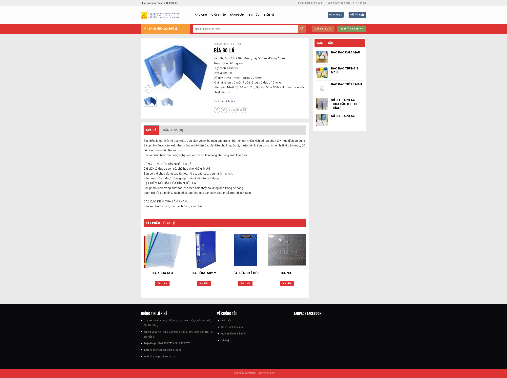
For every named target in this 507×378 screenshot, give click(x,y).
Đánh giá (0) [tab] (173, 130)
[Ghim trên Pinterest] (237, 110)
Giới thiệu (218, 14)
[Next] (201, 67)
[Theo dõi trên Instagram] (357, 3)
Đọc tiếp (162, 283)
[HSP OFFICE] (163, 15)
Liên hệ (269, 14)
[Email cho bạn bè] (231, 110)
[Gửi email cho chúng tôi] (364, 3)
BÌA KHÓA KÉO (162, 273)
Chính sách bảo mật (339, 2)
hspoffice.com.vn (165, 356)
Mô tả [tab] (151, 130)
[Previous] (149, 67)
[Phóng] (148, 89)
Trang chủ (199, 14)
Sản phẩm (237, 14)
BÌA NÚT (287, 273)
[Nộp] (302, 29)
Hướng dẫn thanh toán (310, 2)
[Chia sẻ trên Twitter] (224, 110)
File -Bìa (236, 44)
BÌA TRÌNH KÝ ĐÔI (245, 273)
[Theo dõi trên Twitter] (361, 3)
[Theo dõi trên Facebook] (354, 3)
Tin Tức (254, 14)
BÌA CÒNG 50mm (204, 273)
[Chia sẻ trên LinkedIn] (244, 110)
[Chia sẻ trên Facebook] (217, 110)
